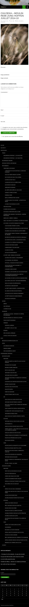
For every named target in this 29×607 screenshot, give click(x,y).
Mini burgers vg (8, 423)
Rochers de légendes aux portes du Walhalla (15, 237)
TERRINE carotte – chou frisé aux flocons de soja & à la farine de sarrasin (16, 429)
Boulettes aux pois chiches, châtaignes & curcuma (14, 451)
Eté (4, 486)
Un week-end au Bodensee (10, 209)
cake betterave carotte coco (12, 394)
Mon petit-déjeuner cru (10, 473)
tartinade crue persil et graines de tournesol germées (16, 378)
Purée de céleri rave (9, 391)
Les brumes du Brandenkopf (11, 285)
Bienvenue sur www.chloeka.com (10, 340)
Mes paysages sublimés (7, 160)
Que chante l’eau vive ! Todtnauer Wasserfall (15, 280)
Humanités (4, 311)
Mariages (6, 322)
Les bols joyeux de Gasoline (10, 335)
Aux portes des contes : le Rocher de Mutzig (15, 239)
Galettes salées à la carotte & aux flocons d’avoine (15, 362)
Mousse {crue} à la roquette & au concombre (15, 445)
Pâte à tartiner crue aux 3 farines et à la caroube (16, 537)
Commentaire (4, 92)
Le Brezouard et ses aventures (12, 247)
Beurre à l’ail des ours (10, 384)
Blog (2, 338)
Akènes (5, 303)
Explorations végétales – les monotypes (13, 155)
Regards (5, 330)
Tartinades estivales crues (11, 413)
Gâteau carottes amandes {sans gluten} (14, 532)
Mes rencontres (7, 206)
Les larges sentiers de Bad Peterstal (13, 290)
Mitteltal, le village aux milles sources (14, 262)
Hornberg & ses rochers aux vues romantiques (16, 271)
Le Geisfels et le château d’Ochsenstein (14, 242)
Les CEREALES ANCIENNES (9, 345)
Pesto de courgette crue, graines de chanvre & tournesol (16, 405)
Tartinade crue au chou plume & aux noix (14, 421)
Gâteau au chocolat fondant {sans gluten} (15, 481)
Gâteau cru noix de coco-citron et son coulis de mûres (16, 492)
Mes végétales (7, 306)
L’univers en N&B (7, 308)
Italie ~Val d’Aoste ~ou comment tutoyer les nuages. (16, 220)
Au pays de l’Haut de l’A (10, 179)
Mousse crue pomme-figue (11, 495)
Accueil (2, 145)
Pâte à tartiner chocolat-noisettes (13, 505)
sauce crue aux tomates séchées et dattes (15, 416)
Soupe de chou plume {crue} (11, 386)
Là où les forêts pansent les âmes (13, 174)
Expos (3, 343)
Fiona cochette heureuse (9, 320)
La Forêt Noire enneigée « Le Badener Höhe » (15, 288)
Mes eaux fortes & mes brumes (9, 163)
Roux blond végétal (9, 440)
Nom (2, 110)
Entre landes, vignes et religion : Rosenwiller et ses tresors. (16, 234)
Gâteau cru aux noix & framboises (13, 488)
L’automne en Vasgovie (10, 184)
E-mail (3, 115)
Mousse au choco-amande (11, 534)
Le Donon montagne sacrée (11, 244)
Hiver (5, 522)
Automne (6, 418)
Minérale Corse (8, 195)
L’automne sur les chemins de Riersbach (14, 293)
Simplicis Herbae (7, 348)
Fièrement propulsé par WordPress (7, 605)
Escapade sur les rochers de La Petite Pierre (15, 230)
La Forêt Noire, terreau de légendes (12, 255)
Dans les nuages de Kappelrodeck (13, 283)
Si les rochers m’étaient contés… (12, 225)
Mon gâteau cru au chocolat (12, 483)
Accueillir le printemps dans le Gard (12, 211)
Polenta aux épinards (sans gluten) (13, 437)
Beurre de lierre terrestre (11, 367)
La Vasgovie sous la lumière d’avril (13, 182)
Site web (3, 121)
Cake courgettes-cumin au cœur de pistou (15, 408)
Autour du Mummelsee (10, 298)
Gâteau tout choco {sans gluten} (13, 524)
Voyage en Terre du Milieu (11, 192)
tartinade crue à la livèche (11, 375)
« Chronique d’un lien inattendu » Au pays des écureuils (15, 171)
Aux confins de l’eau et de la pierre (13, 177)
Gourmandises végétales (6, 353)
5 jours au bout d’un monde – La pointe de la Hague (15, 201)
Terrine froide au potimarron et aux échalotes (16, 435)
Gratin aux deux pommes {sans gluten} (14, 426)
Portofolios (4, 150)
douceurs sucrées (6, 465)
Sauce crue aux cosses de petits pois (13, 399)
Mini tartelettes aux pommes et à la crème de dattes (15, 519)
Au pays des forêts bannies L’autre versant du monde (12, 556)
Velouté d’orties (9, 389)
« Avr (2, 599)
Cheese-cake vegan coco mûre (12, 476)
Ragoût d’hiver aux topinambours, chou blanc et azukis (16, 460)
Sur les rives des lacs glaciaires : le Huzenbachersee (13, 266)
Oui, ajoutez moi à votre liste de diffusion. (12, 136)
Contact (4, 545)
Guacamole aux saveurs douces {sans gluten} (15, 381)
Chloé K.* (3, 7)
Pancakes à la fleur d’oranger (12, 529)
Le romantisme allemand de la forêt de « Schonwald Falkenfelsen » (14, 275)
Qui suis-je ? (3, 147)
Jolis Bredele (8, 527)
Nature (3, 301)
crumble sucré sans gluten (11, 515)
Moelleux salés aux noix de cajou (13, 432)
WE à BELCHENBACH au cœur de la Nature (13, 317)
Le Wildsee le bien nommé (10, 269)
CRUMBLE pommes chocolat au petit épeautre (15, 513)
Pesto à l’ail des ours (10, 370)
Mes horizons (5, 165)
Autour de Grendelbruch (11, 252)
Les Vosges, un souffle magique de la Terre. (14, 223)
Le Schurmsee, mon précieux (11, 260)
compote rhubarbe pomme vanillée (13, 478)
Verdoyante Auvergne (10, 187)
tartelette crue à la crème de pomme (13, 510)
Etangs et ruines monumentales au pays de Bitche (16, 228)
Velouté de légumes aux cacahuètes (13, 454)
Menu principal (27, 7)
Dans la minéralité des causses (12, 197)
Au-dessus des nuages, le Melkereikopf (14, 257)
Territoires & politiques (9, 168)
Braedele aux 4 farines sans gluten (13, 542)
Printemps (6, 358)
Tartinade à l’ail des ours (11, 372)
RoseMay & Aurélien (9, 325)
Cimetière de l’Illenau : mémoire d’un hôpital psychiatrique (14, 314)
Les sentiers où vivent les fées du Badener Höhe (16, 278)
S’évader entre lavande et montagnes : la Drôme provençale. (15, 215)
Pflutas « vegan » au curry (11, 463)
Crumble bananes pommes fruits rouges (14, 497)
